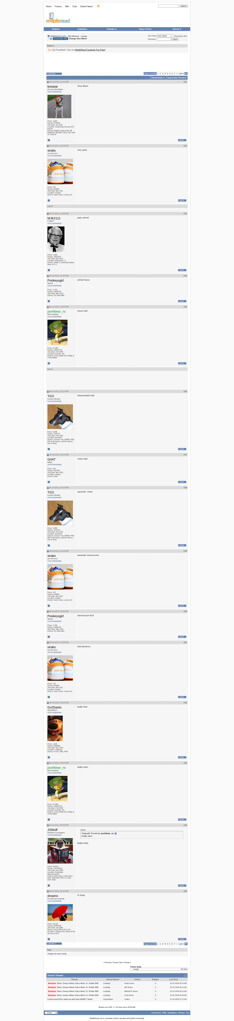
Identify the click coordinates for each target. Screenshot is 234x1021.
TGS (50, 396)
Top (187, 1013)
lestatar (52, 86)
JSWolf (52, 830)
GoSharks (54, 707)
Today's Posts (145, 29)
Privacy (181, 1013)
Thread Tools (157, 78)
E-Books (111, 29)
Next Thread (124, 962)
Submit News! (86, 6)
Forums (58, 6)
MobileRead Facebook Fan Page (90, 50)
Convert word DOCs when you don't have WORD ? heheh (69, 999)
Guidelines (82, 29)
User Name (152, 36)
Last (181, 73)
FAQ (164, 1013)
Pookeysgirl (55, 280)
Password (152, 39)
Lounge (84, 36)
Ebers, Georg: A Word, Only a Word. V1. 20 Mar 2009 (77, 983)
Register (56, 29)
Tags (49, 950)
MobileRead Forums (58, 36)
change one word (54, 954)
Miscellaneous (73, 36)
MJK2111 (53, 218)
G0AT (51, 459)
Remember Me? (181, 36)
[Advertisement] (117, 62)
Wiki (67, 6)
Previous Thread (111, 962)
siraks (51, 150)
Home (48, 6)
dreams (52, 896)
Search (176, 29)
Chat (74, 6)
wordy (64, 954)
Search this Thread (175, 78)
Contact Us (156, 1013)
